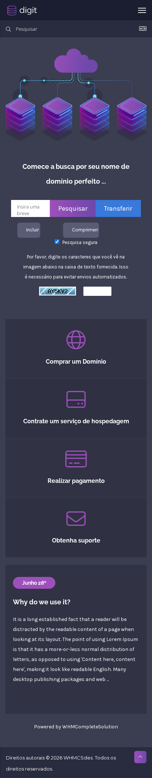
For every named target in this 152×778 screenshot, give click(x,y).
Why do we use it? (41, 602)
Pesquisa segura (79, 242)
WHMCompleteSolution (90, 727)
